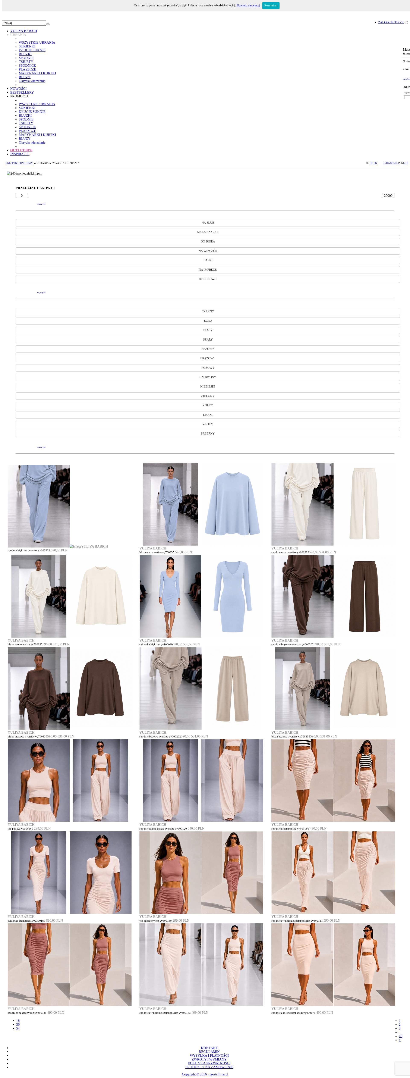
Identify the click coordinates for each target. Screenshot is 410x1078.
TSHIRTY (26, 61)
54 (18, 1028)
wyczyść (41, 204)
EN (375, 163)
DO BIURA (208, 241)
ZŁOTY (208, 424)
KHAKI (208, 414)
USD (385, 163)
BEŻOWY (207, 349)
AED (395, 163)
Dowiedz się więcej (248, 5)
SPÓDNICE (27, 65)
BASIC (208, 260)
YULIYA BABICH (23, 31)
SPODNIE (26, 58)
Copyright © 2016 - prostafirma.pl (205, 1074)
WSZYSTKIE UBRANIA (37, 42)
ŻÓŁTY (208, 405)
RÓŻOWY (207, 367)
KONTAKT (209, 1048)
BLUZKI (25, 54)
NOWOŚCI (18, 88)
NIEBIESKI (207, 386)
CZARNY (208, 311)
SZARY (208, 339)
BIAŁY (207, 330)
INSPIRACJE (19, 154)
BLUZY (25, 77)
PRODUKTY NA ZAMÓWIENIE (209, 1067)
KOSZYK (398, 22)
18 (18, 1020)
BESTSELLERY (22, 92)
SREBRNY (208, 433)
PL (367, 163)
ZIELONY (207, 396)
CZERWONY (207, 377)
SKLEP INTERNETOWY (19, 163)
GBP (390, 163)
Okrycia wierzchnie (32, 81)
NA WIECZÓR (208, 251)
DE (371, 163)
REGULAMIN (209, 1051)
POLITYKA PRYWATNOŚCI (209, 1063)
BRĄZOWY (207, 358)
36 (18, 1024)
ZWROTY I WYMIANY (209, 1059)
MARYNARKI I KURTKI (37, 73)
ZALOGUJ (385, 22)
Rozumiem (270, 5)
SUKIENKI (27, 46)
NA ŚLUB (208, 222)
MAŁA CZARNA (208, 232)
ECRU (208, 320)
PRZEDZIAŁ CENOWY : (35, 188)
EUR (405, 163)
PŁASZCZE (27, 69)
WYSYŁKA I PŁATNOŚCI (209, 1055)
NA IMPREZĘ (208, 269)
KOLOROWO (208, 279)
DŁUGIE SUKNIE (32, 50)
